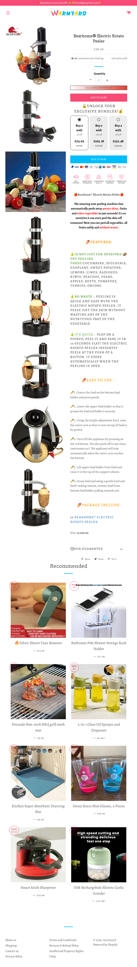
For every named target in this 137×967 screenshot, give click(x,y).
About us (10, 940)
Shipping (11, 945)
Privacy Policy (13, 956)
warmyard (109, 940)
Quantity (99, 73)
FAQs (52, 956)
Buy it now (98, 159)
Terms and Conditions (63, 940)
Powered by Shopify (105, 945)
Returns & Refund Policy (64, 945)
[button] (98, 549)
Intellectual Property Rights (66, 951)
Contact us (12, 951)
